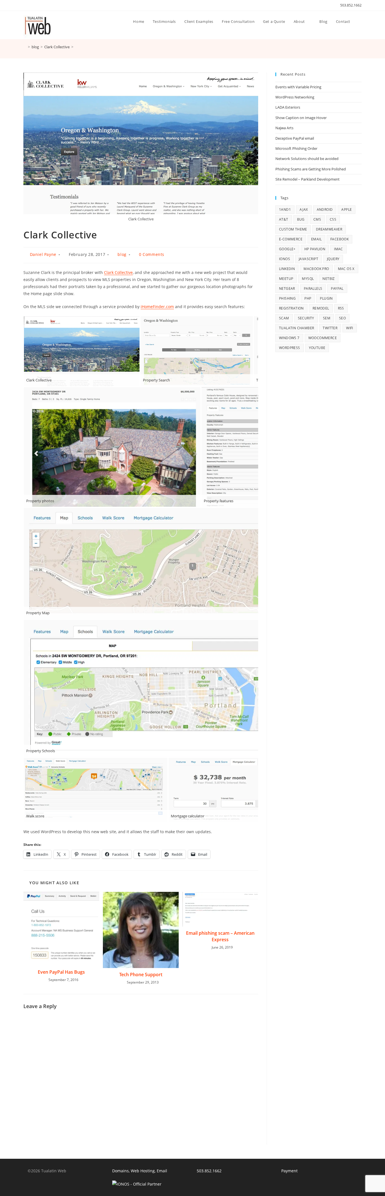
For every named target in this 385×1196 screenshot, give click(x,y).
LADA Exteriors (287, 107)
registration (291, 308)
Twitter (330, 328)
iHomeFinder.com (157, 306)
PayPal (337, 288)
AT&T (283, 219)
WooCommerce (322, 337)
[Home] (24, 46)
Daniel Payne (43, 254)
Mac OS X (346, 268)
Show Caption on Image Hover (301, 117)
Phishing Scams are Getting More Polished (310, 169)
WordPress (289, 347)
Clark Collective (118, 272)
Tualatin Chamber (296, 328)
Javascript (308, 258)
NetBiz (328, 278)
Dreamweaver (329, 229)
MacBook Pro (316, 268)
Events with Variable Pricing (298, 86)
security (306, 318)
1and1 (285, 209)
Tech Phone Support (140, 974)
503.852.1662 (351, 5)
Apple (346, 209)
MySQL (308, 278)
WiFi (349, 328)
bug (301, 219)
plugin (326, 298)
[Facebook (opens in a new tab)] (31, 5)
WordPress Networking (294, 97)
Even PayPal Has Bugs (61, 972)
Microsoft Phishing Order (296, 148)
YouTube (317, 347)
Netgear (287, 288)
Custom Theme (293, 229)
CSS (333, 219)
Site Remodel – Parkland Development (307, 179)
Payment (289, 1170)
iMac (338, 249)
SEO (342, 318)
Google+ (287, 249)
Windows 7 (289, 337)
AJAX (304, 209)
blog (122, 254)
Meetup (286, 278)
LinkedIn (287, 268)
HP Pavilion (314, 249)
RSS (341, 308)
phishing (287, 298)
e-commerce (290, 239)
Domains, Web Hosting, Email (139, 1170)
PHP (307, 298)
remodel (321, 308)
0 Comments (151, 254)
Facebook (339, 239)
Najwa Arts (284, 127)
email (316, 239)
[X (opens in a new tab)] (25, 5)
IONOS (284, 258)
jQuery (333, 258)
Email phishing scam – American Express (220, 936)
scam (284, 318)
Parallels (313, 288)
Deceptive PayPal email (294, 138)
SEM (326, 318)
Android (325, 209)
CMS (317, 219)
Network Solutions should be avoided (306, 158)
